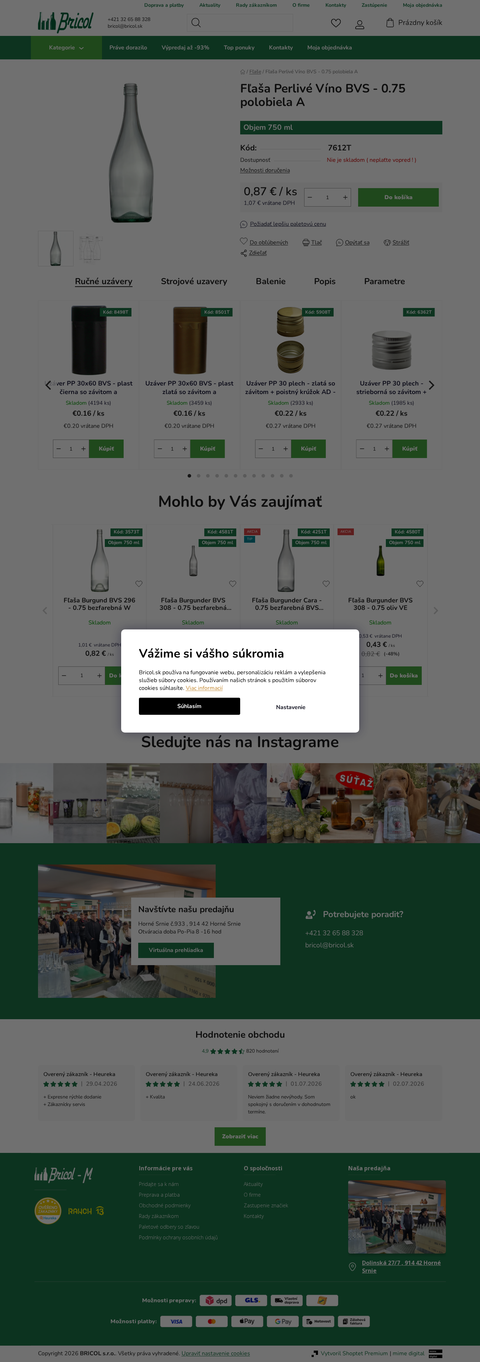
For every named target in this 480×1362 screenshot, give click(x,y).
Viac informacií (204, 688)
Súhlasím (189, 706)
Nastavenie (291, 707)
